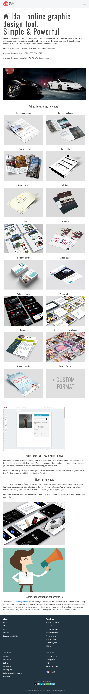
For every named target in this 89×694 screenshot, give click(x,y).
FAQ (47, 663)
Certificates (7, 659)
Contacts (6, 633)
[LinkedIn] (41, 684)
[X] (35, 684)
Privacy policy (50, 659)
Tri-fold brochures (52, 633)
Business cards (51, 639)
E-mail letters (7, 666)
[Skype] (50, 684)
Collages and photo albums (12, 673)
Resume (6, 656)
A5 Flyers (49, 646)
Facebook (6, 676)
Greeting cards (8, 670)
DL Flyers (6, 663)
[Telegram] (53, 684)
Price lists (49, 626)
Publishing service (21, 602)
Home (5, 622)
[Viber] (44, 684)
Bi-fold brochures (52, 629)
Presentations (51, 636)
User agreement (51, 656)
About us (6, 626)
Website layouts (51, 643)
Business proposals (52, 622)
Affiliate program (52, 666)
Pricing (5, 629)
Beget (63, 691)
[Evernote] (38, 684)
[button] (84, 4)
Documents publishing (10, 636)
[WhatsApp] (47, 684)
